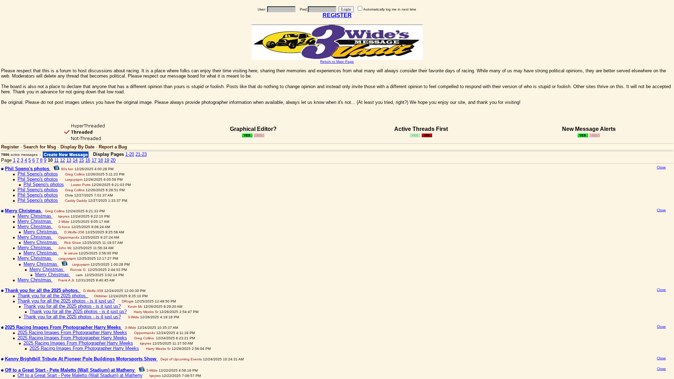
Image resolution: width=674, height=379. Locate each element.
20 (113, 160)
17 (94, 160)
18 (100, 160)
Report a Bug (113, 146)
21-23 (141, 154)
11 (56, 160)
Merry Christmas (35, 216)
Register (10, 146)
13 (68, 160)
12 (62, 160)
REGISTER (337, 15)
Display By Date (77, 146)
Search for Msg (39, 146)
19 (106, 160)
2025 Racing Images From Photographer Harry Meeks (72, 332)
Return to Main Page (337, 62)
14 (75, 160)
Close (661, 167)
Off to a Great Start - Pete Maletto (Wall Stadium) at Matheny (80, 375)
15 (81, 160)
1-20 (129, 154)
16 (87, 160)
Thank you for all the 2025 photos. (53, 295)
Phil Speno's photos (38, 174)
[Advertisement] (608, 220)
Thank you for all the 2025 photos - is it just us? (66, 301)
